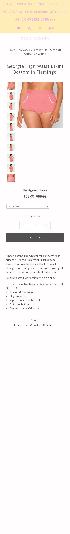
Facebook (21, 325)
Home (12, 50)
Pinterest (50, 325)
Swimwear (24, 50)
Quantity (35, 216)
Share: (35, 320)
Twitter (36, 325)
